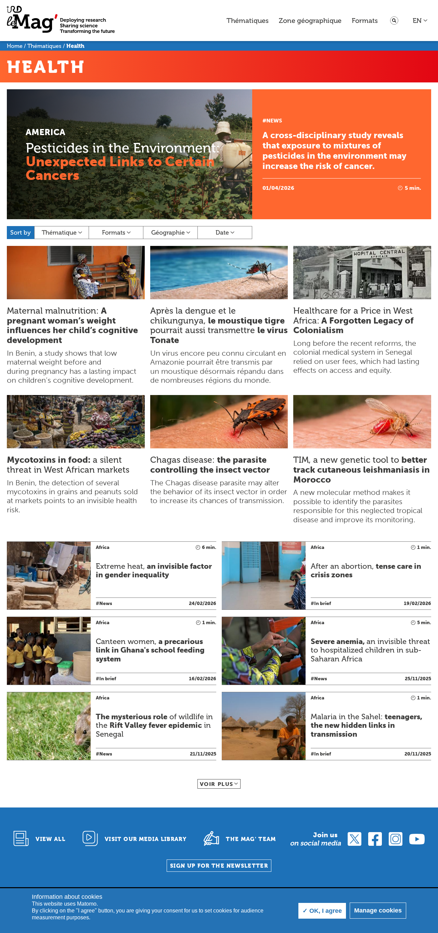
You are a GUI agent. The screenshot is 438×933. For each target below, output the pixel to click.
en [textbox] (417, 20)
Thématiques (248, 20)
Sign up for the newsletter (219, 866)
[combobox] (420, 20)
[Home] (61, 21)
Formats (365, 20)
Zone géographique (310, 20)
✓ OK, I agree (322, 910)
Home (15, 46)
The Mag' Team (251, 839)
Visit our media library (145, 839)
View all (50, 839)
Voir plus (216, 784)
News (274, 120)
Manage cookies (378, 910)
